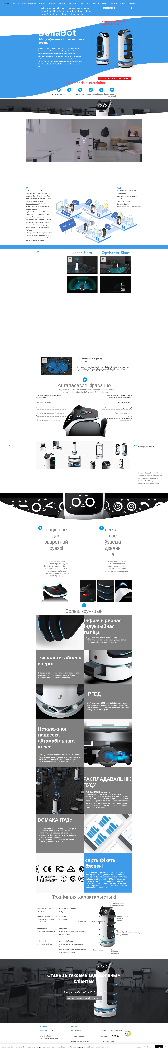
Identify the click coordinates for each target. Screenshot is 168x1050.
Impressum (104, 1036)
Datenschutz (105, 1041)
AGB (112, 1041)
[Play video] (84, 140)
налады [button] (138, 1047)
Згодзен (159, 1047)
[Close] (165, 1046)
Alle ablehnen (148, 1047)
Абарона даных (106, 1047)
